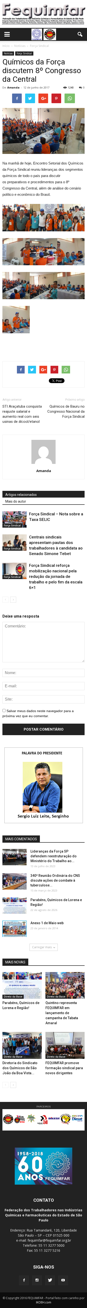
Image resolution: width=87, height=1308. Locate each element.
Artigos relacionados (21, 495)
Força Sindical (24, 53)
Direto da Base (13, 996)
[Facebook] (24, 1280)
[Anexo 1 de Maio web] (14, 929)
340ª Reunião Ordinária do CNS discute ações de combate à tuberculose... (55, 880)
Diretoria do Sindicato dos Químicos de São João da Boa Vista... (19, 1068)
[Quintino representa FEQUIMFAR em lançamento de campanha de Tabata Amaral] (65, 985)
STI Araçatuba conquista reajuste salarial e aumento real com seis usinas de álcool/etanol (22, 414)
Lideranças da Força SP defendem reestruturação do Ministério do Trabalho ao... (53, 856)
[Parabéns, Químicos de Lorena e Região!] (14, 905)
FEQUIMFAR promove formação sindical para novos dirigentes (64, 1068)
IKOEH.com (43, 1302)
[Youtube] (63, 1280)
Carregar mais (42, 947)
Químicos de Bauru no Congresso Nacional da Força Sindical (66, 411)
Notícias (8, 53)
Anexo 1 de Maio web (47, 923)
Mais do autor (15, 501)
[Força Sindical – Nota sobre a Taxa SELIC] (14, 519)
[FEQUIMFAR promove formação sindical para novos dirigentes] (65, 1045)
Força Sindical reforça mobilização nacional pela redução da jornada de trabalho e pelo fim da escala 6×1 (55, 576)
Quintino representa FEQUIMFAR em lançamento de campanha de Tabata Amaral (61, 1013)
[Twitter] (50, 1280)
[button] (80, 34)
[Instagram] (37, 1280)
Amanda (13, 87)
